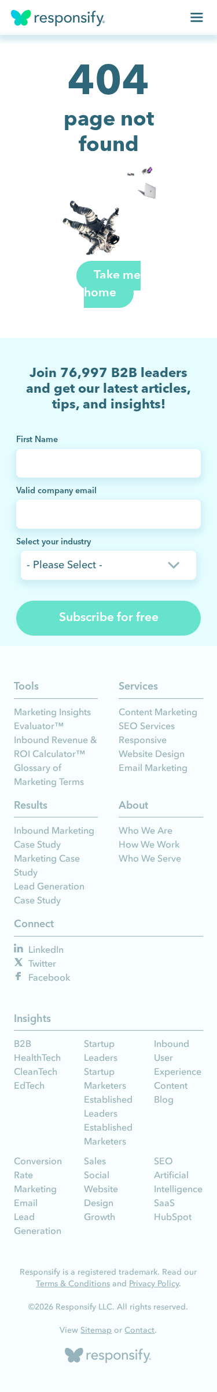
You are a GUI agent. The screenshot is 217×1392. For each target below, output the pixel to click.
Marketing (35, 1188)
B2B (22, 1043)
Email (26, 1202)
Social (96, 1175)
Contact (139, 1330)
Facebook (48, 977)
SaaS (164, 1202)
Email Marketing (153, 767)
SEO (163, 1161)
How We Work (149, 844)
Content (170, 1085)
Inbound (171, 1043)
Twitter (41, 963)
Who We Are (145, 830)
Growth (99, 1216)
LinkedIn (45, 949)
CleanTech (35, 1071)
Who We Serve (150, 858)
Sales (95, 1161)
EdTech (29, 1085)
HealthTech (37, 1057)
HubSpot (173, 1216)
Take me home (112, 284)
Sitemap (96, 1330)
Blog (164, 1099)
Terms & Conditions (73, 1284)
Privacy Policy (154, 1284)
